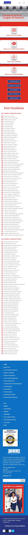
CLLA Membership (14, 81)
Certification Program (14, 85)
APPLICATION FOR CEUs (10, 419)
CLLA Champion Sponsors (10, 370)
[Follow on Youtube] (13, 531)
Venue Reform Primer (9, 394)
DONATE (6, 411)
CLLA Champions (14, 89)
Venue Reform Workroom (11, 397)
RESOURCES (7, 414)
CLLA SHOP (7, 422)
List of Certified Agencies (11, 378)
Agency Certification (9, 375)
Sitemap (18, 520)
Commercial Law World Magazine (13, 383)
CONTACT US (7, 476)
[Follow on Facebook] (4, 531)
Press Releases (8, 386)
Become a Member (9, 372)
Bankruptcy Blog (14, 98)
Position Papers (8, 392)
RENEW (6, 406)
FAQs (5, 425)
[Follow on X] (7, 531)
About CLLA (7, 367)
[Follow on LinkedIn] (10, 531)
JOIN (5, 403)
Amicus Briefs (7, 389)
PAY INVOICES (7, 408)
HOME (5, 364)
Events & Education (14, 94)
